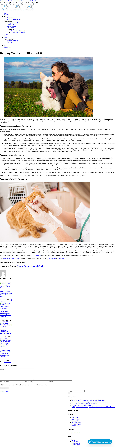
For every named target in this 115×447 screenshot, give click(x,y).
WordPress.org (76, 444)
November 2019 (76, 424)
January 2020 (75, 421)
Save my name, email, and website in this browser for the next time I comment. (24, 385)
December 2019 (76, 422)
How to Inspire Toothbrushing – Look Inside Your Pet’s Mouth (5, 314)
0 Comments (60, 258)
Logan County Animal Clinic (10, 258)
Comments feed (76, 443)
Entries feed (75, 441)
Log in (73, 440)
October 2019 (75, 425)
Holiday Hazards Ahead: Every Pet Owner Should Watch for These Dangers (5, 353)
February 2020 (76, 419)
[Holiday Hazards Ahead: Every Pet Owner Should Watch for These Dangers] (6, 346)
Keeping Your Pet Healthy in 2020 (81, 405)
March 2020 (75, 417)
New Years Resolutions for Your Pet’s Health (5, 331)
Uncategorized (52, 258)
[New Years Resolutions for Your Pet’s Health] (6, 326)
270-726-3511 (33, 1)
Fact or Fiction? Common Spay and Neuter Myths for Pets (6, 294)
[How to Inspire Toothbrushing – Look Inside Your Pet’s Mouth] (6, 308)
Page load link (4, 391)
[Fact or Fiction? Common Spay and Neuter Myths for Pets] (6, 288)
